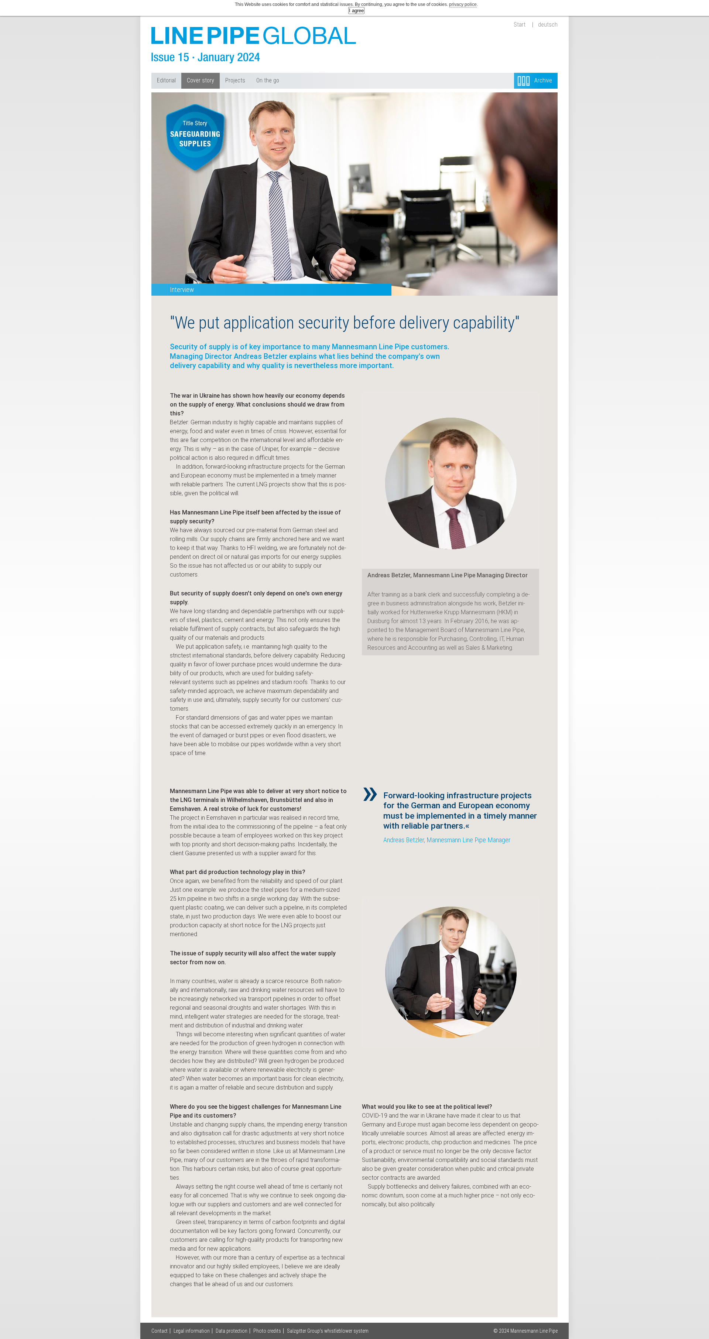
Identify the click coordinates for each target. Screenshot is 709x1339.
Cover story (200, 80)
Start (519, 24)
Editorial (166, 80)
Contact (159, 1330)
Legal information (192, 1330)
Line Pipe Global (254, 45)
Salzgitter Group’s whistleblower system (328, 1330)
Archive (543, 80)
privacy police (463, 4)
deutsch (548, 24)
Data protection (231, 1330)
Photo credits (267, 1330)
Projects (235, 80)
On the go (267, 80)
